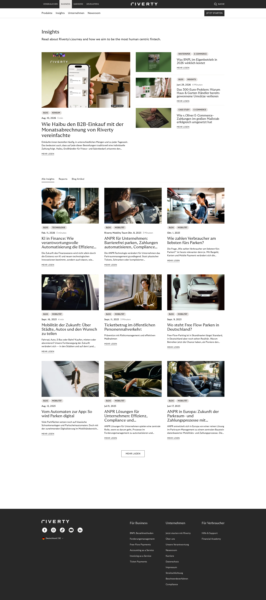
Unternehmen (76, 13)
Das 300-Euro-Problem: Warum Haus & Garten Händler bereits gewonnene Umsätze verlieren (198, 93)
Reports (63, 179)
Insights (60, 13)
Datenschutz (172, 562)
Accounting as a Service (142, 550)
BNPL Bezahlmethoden (141, 533)
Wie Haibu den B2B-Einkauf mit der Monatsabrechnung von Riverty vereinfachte (82, 130)
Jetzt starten (214, 13)
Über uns (170, 539)
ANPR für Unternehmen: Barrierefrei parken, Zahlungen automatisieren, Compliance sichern (131, 243)
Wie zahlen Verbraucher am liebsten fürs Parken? (191, 241)
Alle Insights (48, 179)
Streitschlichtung (174, 573)
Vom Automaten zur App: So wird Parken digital (67, 414)
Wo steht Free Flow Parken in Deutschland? (193, 327)
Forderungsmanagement (142, 539)
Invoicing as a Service (140, 556)
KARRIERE (78, 4)
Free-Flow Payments (140, 545)
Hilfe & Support (210, 533)
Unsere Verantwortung (177, 545)
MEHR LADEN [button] (133, 454)
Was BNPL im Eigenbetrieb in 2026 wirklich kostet (197, 61)
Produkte (47, 13)
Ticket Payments (138, 562)
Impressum (171, 567)
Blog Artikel (78, 179)
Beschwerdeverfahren (177, 579)
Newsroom (94, 13)
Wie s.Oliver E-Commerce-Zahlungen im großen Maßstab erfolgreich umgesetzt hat (198, 119)
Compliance (172, 584)
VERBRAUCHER (50, 4)
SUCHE (221, 4)
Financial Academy (211, 539)
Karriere (170, 556)
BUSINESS (65, 4)
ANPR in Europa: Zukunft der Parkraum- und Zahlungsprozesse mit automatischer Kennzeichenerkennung (193, 416)
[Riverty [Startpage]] (143, 4)
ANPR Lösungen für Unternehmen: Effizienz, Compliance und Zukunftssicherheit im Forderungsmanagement (126, 416)
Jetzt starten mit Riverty (178, 533)
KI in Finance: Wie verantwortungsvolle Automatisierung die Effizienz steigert (68, 243)
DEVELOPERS (92, 4)
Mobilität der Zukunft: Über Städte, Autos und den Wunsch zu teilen (69, 329)
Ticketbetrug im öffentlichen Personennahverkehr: (129, 327)
